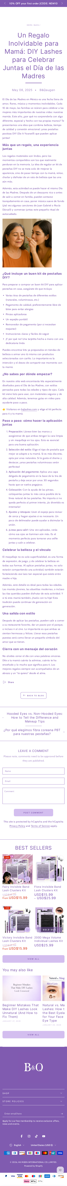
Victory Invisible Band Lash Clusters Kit (17, 939)
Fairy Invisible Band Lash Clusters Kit (15, 888)
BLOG (36, 25)
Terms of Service (40, 825)
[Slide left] (5, 3)
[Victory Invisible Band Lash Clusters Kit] (17, 920)
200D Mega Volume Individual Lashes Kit (48, 939)
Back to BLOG (35, 696)
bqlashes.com (29, 409)
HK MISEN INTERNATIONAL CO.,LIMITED (37, 1162)
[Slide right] (62, 3)
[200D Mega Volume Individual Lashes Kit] (49, 920)
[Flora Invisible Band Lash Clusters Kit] (49, 869)
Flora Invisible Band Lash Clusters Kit (47, 888)
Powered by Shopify (33, 1166)
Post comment (34, 812)
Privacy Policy (17, 825)
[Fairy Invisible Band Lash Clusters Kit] (17, 869)
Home (29, 25)
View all (33, 959)
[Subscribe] (63, 1113)
